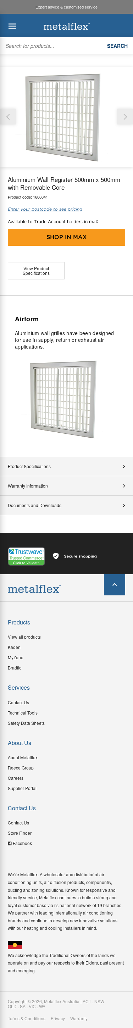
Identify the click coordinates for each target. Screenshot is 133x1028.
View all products (24, 637)
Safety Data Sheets (26, 723)
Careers (15, 778)
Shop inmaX (66, 237)
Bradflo (15, 668)
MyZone (15, 657)
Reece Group (21, 768)
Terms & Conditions (26, 1018)
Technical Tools (23, 713)
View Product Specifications (36, 270)
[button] (125, 117)
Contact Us (18, 702)
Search (117, 45)
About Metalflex (23, 757)
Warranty (79, 1018)
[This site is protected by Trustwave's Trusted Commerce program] (26, 556)
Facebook (22, 843)
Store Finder (20, 833)
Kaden (14, 647)
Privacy (58, 1018)
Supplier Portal (22, 788)
